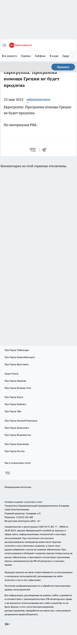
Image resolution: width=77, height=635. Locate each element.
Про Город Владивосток (18, 434)
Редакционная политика (18, 487)
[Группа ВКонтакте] (7, 473)
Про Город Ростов (14, 451)
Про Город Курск (14, 397)
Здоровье (68, 56)
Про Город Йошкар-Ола (18, 387)
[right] (73, 56)
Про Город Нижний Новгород (21, 420)
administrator (39, 99)
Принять (63, 67)
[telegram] (45, 149)
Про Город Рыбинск (15, 404)
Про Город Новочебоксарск (20, 357)
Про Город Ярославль (17, 364)
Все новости (9, 56)
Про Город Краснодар (17, 443)
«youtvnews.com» (33, 501)
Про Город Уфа (13, 411)
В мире (54, 56)
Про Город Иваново (15, 380)
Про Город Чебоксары (17, 350)
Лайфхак (40, 56)
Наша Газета (11, 373)
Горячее (26, 56)
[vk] (33, 149)
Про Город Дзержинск (17, 427)
